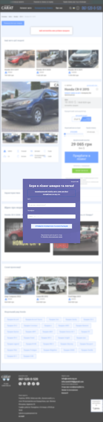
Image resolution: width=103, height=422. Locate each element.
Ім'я (28, 199)
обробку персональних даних (52, 237)
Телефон (30, 211)
